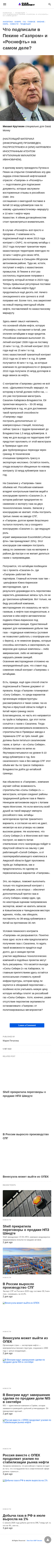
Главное (31, 22)
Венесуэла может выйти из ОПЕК (26, 1176)
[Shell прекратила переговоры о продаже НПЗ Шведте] (27, 1074)
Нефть (5, 24)
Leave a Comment (27, 1025)
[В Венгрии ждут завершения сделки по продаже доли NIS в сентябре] (27, 1372)
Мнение (40, 22)
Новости (14, 24)
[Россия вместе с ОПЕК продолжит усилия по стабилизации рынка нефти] (27, 1432)
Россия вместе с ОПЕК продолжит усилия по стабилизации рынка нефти (26, 1458)
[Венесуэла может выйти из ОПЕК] (27, 1158)
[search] (49, 4)
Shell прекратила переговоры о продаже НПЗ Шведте (26, 1229)
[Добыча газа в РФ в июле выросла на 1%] (27, 1492)
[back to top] (47, 1539)
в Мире (18, 22)
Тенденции (20, 13)
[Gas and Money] (27, 4)
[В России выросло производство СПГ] (27, 1116)
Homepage (7, 13)
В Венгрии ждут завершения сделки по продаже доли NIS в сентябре (26, 1398)
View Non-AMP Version (34, 1540)
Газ (24, 22)
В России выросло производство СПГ (18, 1285)
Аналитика (8, 22)
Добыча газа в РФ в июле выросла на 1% (24, 1517)
